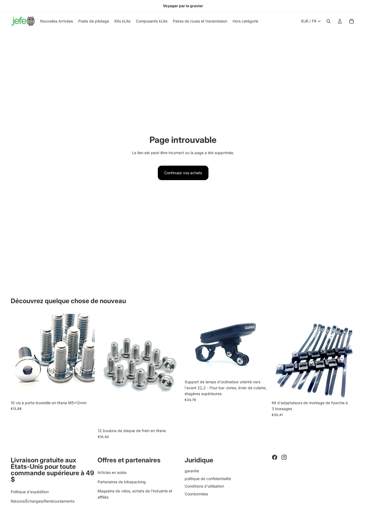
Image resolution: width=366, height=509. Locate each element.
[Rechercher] (328, 21)
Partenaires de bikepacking (122, 482)
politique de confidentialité (208, 478)
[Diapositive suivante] (87, 356)
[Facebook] (274, 457)
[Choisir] (260, 368)
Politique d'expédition (30, 491)
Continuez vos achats (183, 172)
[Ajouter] (86, 389)
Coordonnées (196, 494)
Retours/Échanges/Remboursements (42, 501)
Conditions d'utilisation (204, 486)
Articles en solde (112, 472)
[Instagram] (284, 457)
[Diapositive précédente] (19, 356)
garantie (192, 471)
